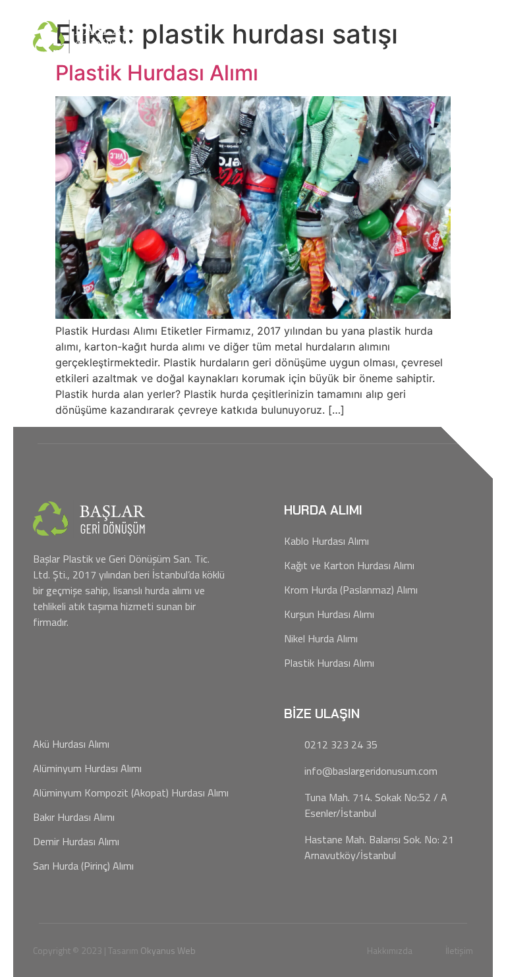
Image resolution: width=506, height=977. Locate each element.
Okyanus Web (168, 950)
